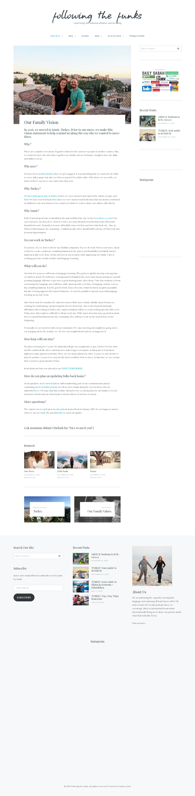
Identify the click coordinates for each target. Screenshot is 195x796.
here (37, 390)
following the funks (97, 14)
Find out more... (139, 623)
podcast (63, 409)
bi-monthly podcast (48, 387)
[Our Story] (39, 459)
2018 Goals (62, 471)
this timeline (47, 174)
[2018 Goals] (72, 459)
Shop (97, 35)
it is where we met (103, 218)
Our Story (29, 471)
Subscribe (24, 597)
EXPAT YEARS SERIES (71, 368)
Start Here (55, 35)
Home (93, 471)
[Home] (105, 459)
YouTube (85, 35)
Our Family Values (99, 511)
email (42, 413)
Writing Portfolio (136, 35)
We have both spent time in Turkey (41, 196)
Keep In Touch (114, 35)
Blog (71, 35)
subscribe (58, 413)
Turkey (37, 511)
